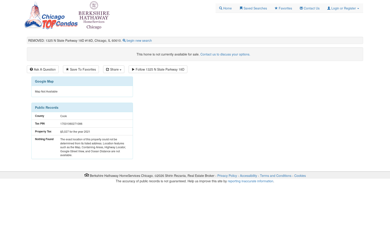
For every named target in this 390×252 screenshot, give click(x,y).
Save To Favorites (82, 69)
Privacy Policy (227, 175)
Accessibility (248, 175)
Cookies (300, 175)
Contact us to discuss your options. (225, 54)
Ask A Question (44, 69)
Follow (159, 69)
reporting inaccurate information (250, 181)
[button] (343, 8)
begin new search (139, 40)
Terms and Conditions (275, 175)
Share (114, 69)
